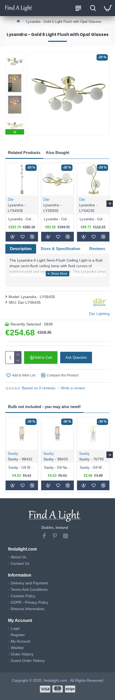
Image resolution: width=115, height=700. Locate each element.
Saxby (13, 453)
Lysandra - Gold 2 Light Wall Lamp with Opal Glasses (57, 219)
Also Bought (57, 152)
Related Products (24, 152)
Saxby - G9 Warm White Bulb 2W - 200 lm (93, 468)
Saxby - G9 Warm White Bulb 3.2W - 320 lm (21, 468)
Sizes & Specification (60, 248)
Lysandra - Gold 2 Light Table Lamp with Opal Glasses (93, 219)
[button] (14, 53)
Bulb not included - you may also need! (44, 406)
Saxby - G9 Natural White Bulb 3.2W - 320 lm (57, 468)
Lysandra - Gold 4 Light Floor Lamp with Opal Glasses (21, 219)
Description (21, 248)
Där (11, 199)
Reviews (97, 248)
